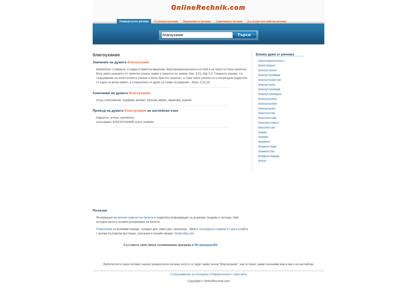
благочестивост (268, 122)
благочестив (266, 113)
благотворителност (271, 61)
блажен (263, 137)
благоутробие (267, 103)
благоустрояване (270, 94)
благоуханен (266, 108)
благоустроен (267, 70)
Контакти (240, 274)
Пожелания (104, 229)
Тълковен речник (166, 21)
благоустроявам (269, 89)
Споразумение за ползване (189, 274)
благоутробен (267, 99)
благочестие (266, 127)
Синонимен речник (229, 21)
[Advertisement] (170, 168)
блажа (262, 132)
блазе (262, 160)
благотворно (266, 65)
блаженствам (267, 146)
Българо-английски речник (267, 21)
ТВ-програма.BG (206, 245)
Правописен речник (196, 21)
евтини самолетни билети (135, 217)
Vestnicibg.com (184, 233)
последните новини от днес (218, 229)
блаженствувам (268, 156)
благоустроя (266, 84)
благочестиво (267, 118)
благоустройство (269, 80)
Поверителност (221, 274)
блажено (264, 141)
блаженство (266, 151)
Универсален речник (134, 21)
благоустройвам (269, 75)
